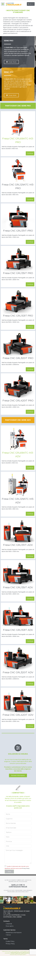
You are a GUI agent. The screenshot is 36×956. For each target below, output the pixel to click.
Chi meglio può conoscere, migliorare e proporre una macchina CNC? (18, 891)
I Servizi (8, 935)
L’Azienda (9, 924)
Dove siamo (9, 926)
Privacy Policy (26, 868)
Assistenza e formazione (14, 932)
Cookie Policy (10, 941)
